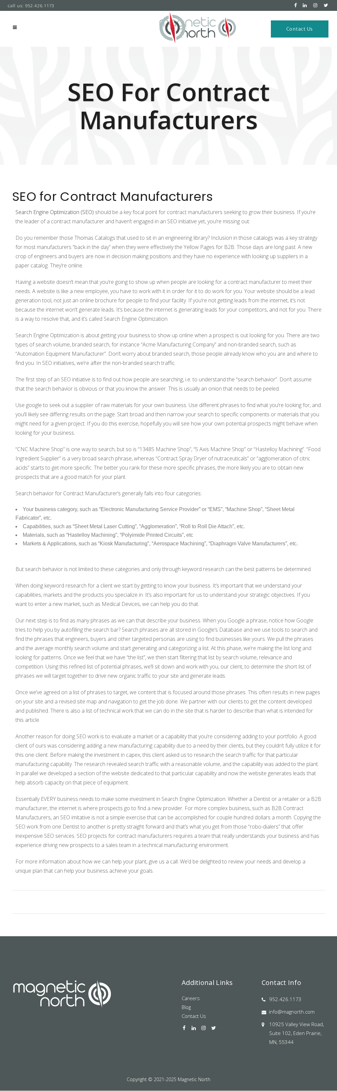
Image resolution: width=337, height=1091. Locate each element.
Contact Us (299, 29)
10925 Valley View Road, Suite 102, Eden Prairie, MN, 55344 (296, 1033)
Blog (186, 1007)
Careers (191, 998)
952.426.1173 (285, 999)
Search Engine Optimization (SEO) (54, 212)
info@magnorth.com (292, 1011)
